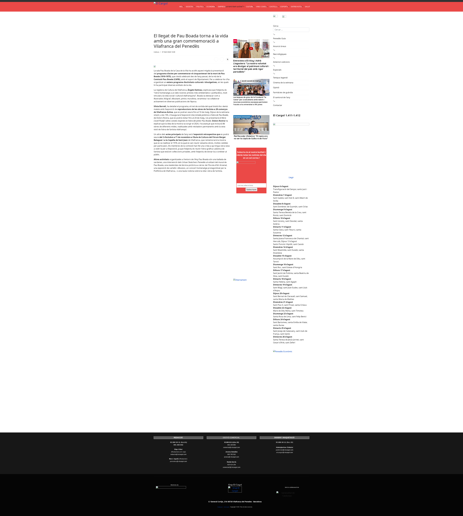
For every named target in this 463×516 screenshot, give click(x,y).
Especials (277, 69)
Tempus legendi (280, 77)
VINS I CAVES (261, 7)
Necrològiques (279, 54)
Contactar (277, 105)
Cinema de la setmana (283, 82)
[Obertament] (251, 279)
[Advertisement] (198, 20)
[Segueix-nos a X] (286, 17)
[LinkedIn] (222, 59)
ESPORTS (284, 7)
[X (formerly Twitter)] (228, 59)
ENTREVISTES (296, 7)
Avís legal (226, 507)
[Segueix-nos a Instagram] (277, 17)
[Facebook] (216, 59)
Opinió (276, 87)
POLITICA (200, 7)
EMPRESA (222, 7)
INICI (181, 7)
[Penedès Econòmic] (291, 351)
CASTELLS (273, 7)
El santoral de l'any (281, 97)
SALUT (307, 7)
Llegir (291, 177)
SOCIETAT (190, 7)
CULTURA (249, 7)
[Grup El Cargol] (235, 493)
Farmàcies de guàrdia (283, 92)
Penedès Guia (279, 38)
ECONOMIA (211, 7)
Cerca (275, 26)
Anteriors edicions (281, 62)
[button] (156, 181)
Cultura (156, 52)
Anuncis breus (279, 46)
